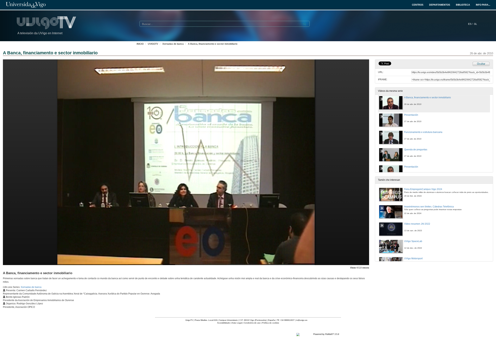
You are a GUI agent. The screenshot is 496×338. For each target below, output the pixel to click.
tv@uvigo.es (301, 320)
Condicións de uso (252, 323)
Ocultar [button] (481, 63)
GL (475, 24)
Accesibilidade (223, 323)
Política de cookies (270, 323)
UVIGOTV (153, 44)
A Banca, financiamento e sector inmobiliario (212, 44)
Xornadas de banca (173, 44)
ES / (470, 24)
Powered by (326, 334)
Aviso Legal (237, 323)
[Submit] (304, 24)
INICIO (140, 44)
